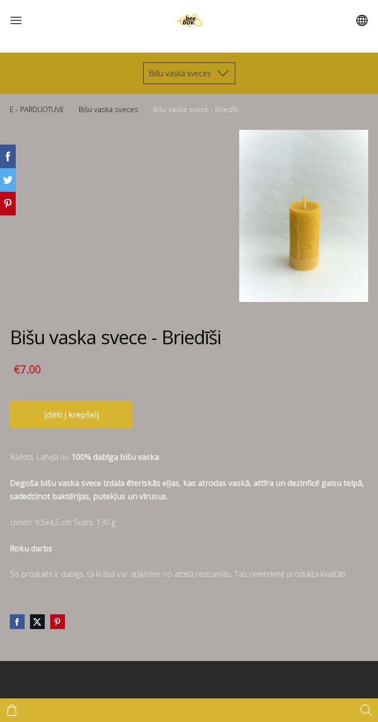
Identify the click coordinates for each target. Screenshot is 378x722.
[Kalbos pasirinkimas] (362, 20)
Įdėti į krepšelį (71, 414)
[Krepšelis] (12, 710)
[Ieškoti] (366, 710)
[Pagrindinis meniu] (16, 20)
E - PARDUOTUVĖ (37, 109)
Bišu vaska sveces (108, 109)
